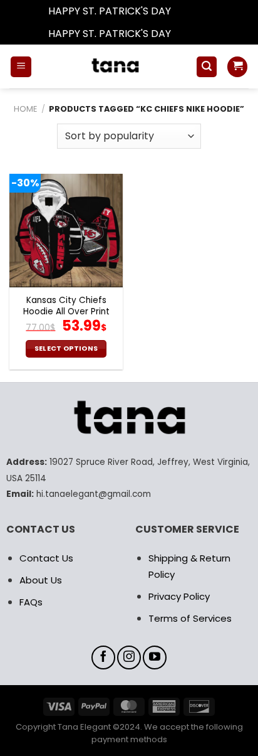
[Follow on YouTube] (155, 657)
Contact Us (46, 558)
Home (25, 109)
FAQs (31, 602)
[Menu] (21, 66)
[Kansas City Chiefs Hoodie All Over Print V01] (66, 230)
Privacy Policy (179, 596)
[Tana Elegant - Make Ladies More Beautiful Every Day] (113, 66)
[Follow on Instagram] (129, 657)
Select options (66, 348)
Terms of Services (190, 618)
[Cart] (237, 66)
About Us (40, 580)
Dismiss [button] (191, 11)
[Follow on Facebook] (103, 657)
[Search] (207, 66)
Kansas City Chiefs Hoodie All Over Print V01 (66, 311)
